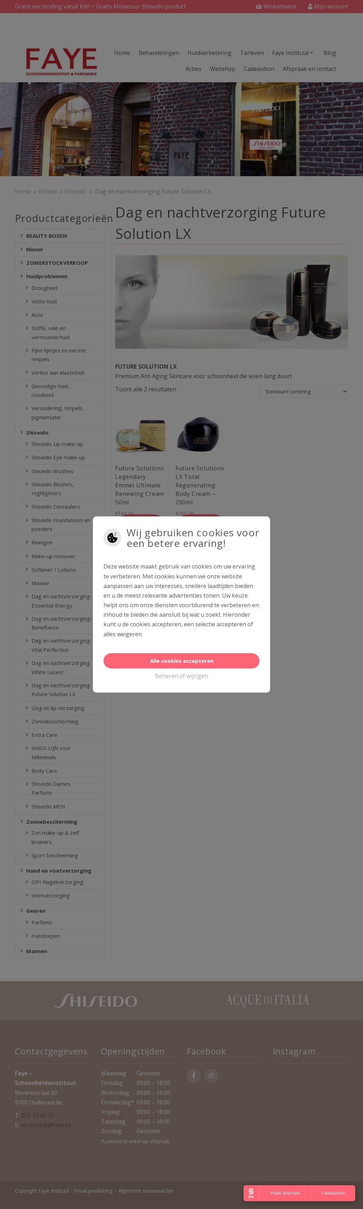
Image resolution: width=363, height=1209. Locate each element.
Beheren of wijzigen (181, 676)
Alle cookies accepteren (181, 660)
